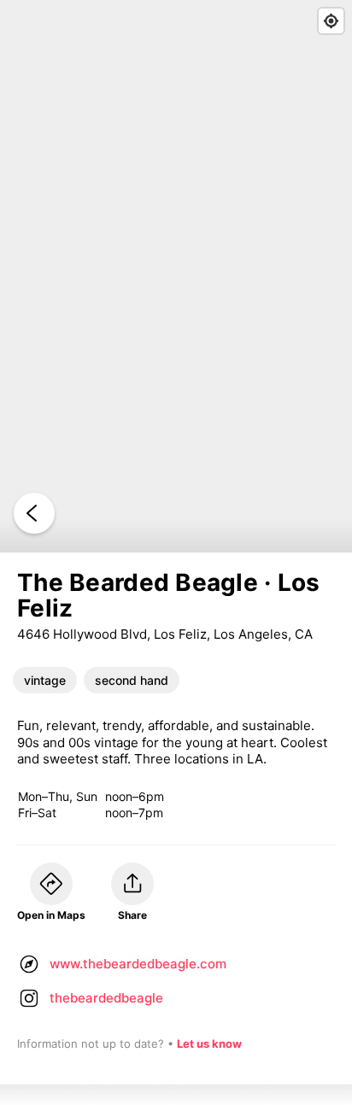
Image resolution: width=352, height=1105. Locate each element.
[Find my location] (331, 21)
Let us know (209, 1043)
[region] (176, 276)
